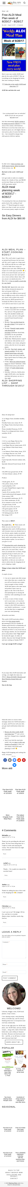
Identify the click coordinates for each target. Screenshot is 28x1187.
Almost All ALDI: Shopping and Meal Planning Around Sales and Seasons (13, 679)
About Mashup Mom (14, 1172)
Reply (4, 853)
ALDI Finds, (12, 1027)
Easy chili (13, 307)
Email (5, 972)
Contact (14, 1178)
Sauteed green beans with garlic (14, 353)
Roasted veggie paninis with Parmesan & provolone (14, 330)
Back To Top (14, 1170)
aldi (7, 11)
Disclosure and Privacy (14, 1175)
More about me (13, 1042)
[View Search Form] (24, 3)
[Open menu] (4, 3)
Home (3, 11)
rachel (5, 25)
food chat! (14, 1038)
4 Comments (20, 25)
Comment (6, 942)
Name (5, 964)
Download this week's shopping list (15, 545)
